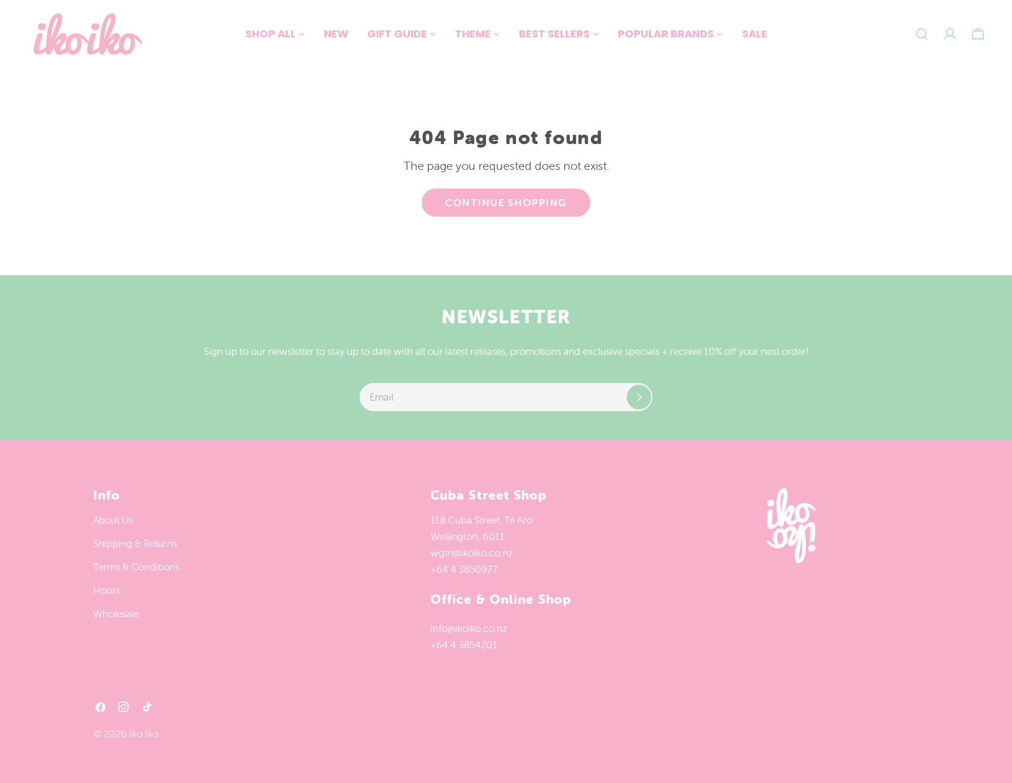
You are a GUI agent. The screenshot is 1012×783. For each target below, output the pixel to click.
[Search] (922, 34)
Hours (106, 590)
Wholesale (116, 613)
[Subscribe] (639, 397)
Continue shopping (506, 202)
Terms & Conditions (136, 566)
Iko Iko (143, 733)
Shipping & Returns (135, 543)
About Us (113, 520)
